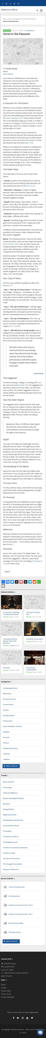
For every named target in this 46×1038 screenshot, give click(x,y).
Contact (4, 988)
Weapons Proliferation (11, 869)
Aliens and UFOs (8, 782)
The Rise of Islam (9, 853)
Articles (25, 19)
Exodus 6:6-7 (7, 285)
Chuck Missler (30, 31)
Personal (7, 31)
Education (6, 804)
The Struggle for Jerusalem (12, 864)
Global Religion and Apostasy (13, 820)
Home (5, 19)
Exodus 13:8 (23, 385)
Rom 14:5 (29, 143)
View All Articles (12, 766)
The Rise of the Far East (11, 858)
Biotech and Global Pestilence (13, 798)
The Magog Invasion (10, 842)
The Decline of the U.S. (11, 836)
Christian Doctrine (9, 699)
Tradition (6, 759)
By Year (32, 19)
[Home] (9, 9)
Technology (7, 831)
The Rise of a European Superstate (15, 847)
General (5, 710)
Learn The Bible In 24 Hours (12, 726)
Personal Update (15, 19)
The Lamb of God (14, 932)
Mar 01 (13, 646)
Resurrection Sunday (16, 923)
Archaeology (7, 787)
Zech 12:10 (14, 244)
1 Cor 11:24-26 (14, 326)
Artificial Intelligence (10, 793)
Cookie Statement (7, 997)
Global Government (9, 814)
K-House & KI (7, 721)
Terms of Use (6, 994)
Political (6, 743)
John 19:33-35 (38, 373)
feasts (7, 572)
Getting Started (8, 715)
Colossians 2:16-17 (17, 118)
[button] (40, 1032)
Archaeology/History (10, 688)
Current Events (8, 704)
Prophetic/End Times (10, 748)
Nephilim (6, 732)
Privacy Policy (6, 991)
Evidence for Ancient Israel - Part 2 (21, 905)
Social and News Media (11, 825)
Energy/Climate (8, 809)
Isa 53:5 (6, 244)
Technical (6, 754)
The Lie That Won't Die (17, 887)
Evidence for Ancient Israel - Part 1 (20, 914)
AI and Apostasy (14, 896)
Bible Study (7, 693)
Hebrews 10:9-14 (29, 186)
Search (3, 985)
